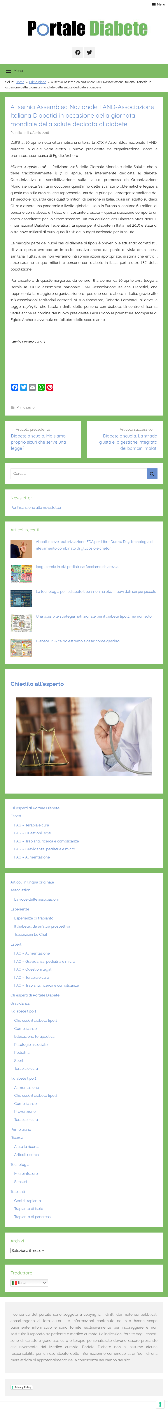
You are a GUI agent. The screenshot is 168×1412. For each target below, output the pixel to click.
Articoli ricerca (26, 1154)
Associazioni (20, 890)
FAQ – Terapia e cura (31, 825)
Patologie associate (31, 1044)
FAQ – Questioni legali (33, 833)
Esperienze (19, 909)
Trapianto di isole (28, 1208)
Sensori (20, 1181)
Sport (18, 1060)
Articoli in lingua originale (32, 882)
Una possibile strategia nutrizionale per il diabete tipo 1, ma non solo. (94, 616)
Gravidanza (20, 1003)
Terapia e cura (26, 1068)
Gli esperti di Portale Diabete (35, 808)
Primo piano (26, 407)
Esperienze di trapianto (33, 918)
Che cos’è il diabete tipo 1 (35, 1020)
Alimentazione (26, 1087)
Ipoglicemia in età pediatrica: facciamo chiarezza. (77, 566)
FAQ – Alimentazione (32, 857)
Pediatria (22, 1052)
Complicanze (25, 1028)
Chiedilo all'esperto (37, 684)
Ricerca (16, 1137)
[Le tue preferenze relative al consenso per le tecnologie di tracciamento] (160, 1404)
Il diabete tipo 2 (23, 1078)
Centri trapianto (27, 1201)
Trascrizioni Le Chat (30, 934)
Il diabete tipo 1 (23, 1011)
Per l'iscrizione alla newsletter (35, 507)
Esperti (16, 816)
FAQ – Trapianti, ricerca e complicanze (46, 841)
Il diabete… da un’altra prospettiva (42, 926)
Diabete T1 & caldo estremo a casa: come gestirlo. (78, 641)
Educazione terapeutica (34, 1036)
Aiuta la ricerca (26, 1146)
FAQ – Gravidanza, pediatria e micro (44, 849)
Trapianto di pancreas (32, 1217)
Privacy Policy (23, 1387)
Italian (22, 1283)
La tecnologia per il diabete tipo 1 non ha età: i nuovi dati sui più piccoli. (96, 591)
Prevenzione (25, 1111)
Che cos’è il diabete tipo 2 (35, 1095)
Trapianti (17, 1191)
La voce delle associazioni (36, 899)
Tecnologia (19, 1164)
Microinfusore (26, 1173)
